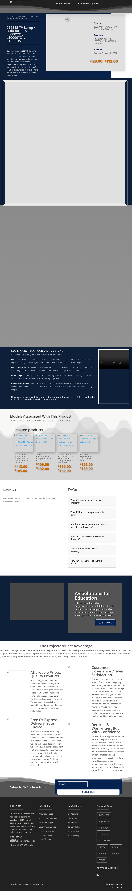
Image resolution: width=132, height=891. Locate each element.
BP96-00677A (104, 840)
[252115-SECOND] (66, 19)
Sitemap (109, 884)
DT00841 (102, 847)
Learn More (105, 622)
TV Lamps (15, 17)
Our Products (63, 3)
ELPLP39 (102, 853)
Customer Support (88, 3)
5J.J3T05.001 (104, 815)
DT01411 (116, 847)
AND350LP (103, 828)
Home (8, 17)
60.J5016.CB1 (104, 821)
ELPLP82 (115, 853)
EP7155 (102, 860)
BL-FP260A (103, 834)
